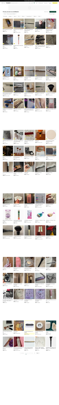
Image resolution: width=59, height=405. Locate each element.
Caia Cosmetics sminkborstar (50, 45)
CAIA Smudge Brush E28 (6, 204)
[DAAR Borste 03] (40, 103)
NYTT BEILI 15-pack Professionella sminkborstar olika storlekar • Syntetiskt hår (8, 300)
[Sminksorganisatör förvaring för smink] (8, 40)
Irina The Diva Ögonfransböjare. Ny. (7, 332)
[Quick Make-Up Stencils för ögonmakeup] (29, 294)
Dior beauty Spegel (16, 204)
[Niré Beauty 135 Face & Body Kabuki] (29, 87)
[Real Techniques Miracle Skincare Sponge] (8, 214)
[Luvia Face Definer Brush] (40, 71)
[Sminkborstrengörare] (8, 71)
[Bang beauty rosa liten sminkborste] (29, 71)
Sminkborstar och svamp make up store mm (7, 109)
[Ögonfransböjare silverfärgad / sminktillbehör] (51, 278)
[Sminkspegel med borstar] (51, 230)
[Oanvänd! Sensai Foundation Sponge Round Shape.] (51, 135)
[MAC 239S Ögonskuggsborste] (29, 40)
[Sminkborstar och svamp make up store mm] (8, 103)
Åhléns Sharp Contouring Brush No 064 (40, 268)
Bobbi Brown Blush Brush (28, 236)
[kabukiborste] (40, 135)
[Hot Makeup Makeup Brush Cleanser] (40, 325)
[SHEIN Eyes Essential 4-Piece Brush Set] (29, 198)
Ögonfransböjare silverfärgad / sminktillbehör (50, 284)
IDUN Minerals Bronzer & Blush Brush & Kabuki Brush (18, 157)
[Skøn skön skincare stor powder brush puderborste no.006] (8, 87)
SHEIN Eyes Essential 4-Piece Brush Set (28, 205)
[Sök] (29, 3)
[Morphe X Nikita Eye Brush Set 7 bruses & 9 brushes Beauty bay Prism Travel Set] (29, 103)
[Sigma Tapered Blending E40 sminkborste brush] (29, 24)
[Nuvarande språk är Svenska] (34, 3)
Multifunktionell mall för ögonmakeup (38, 300)
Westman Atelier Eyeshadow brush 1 (8, 173)
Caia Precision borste (49, 172)
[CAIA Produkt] (29, 167)
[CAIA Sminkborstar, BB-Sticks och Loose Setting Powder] (19, 135)
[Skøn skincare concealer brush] (40, 87)
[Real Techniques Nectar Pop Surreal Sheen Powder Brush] (19, 214)
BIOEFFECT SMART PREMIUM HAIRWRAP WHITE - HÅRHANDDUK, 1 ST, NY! (40, 348)
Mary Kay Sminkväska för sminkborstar (17, 268)
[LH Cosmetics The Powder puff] (51, 87)
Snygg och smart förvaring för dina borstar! (51, 332)
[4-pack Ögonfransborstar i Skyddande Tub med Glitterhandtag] (40, 198)
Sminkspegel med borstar (49, 236)
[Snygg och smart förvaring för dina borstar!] (51, 325)
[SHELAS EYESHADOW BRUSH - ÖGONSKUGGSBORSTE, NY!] (29, 342)
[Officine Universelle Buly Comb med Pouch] (29, 135)
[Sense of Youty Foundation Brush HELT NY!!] (8, 342)
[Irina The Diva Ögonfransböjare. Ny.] (8, 325)
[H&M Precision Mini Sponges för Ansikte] (19, 71)
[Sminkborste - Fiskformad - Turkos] (40, 214)
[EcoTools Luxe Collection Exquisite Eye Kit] (40, 151)
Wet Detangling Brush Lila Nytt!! (7, 29)
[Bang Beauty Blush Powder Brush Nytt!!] (19, 40)
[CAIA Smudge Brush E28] (8, 198)
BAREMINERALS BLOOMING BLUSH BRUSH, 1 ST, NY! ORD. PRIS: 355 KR (51, 348)
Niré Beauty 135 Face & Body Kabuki (28, 93)
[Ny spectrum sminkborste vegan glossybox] (51, 71)
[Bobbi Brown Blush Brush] (29, 230)
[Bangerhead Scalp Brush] (51, 198)
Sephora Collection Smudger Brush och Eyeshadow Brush (40, 237)
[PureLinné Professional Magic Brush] (8, 151)
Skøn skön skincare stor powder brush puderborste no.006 (7, 93)
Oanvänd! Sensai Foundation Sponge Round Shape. (50, 141)
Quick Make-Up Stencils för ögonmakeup (28, 300)
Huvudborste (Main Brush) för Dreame (28, 332)
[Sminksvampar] (19, 325)
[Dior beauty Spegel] (19, 198)
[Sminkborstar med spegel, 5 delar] (51, 103)
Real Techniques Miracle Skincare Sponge (7, 221)
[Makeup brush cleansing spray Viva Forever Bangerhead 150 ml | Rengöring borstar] (19, 342)
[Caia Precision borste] (51, 167)
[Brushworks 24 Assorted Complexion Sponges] (51, 24)
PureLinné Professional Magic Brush (7, 157)
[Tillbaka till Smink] (3, 14)
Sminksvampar (16, 331)
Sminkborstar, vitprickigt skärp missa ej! (18, 173)
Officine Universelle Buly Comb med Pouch (28, 141)
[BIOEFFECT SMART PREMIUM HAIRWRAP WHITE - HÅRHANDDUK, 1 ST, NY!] (40, 342)
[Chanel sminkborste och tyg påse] (19, 294)
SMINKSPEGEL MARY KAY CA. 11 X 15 (8, 141)
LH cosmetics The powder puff (7, 283)
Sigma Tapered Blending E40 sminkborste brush (28, 30)
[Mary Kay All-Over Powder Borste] (8, 230)
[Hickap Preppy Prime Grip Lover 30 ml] (51, 294)
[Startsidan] (8, 3)
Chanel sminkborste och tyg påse (18, 299)
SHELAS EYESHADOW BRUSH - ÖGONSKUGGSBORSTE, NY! (28, 348)
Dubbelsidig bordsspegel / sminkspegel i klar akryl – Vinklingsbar (28, 268)
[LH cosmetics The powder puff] (8, 278)
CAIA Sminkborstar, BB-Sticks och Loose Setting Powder (18, 141)
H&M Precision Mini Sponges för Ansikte (18, 77)
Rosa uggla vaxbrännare (38, 29)
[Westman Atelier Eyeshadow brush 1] (8, 167)
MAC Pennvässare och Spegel (28, 156)
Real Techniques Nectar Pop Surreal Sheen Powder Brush (18, 221)
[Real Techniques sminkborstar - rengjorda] (40, 278)
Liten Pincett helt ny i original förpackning (18, 284)
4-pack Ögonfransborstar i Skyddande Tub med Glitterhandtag (39, 205)
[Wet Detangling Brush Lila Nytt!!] (8, 24)
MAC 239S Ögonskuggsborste (28, 45)
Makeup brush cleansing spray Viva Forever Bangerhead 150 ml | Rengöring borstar (19, 348)
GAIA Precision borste (38, 172)
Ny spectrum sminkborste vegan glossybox (50, 77)
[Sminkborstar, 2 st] (29, 278)
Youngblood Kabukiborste (17, 236)
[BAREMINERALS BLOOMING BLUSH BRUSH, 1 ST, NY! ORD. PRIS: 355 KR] (51, 342)
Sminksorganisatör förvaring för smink (7, 46)
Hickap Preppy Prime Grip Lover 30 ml (51, 300)
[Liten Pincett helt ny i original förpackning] (19, 278)
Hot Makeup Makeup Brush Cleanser (39, 332)
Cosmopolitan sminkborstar (28, 220)
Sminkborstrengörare (6, 77)
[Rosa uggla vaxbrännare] (40, 24)
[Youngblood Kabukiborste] (19, 230)
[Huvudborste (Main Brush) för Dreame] (29, 325)
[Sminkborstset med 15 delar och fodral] (19, 24)
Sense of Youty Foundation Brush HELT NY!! (7, 348)
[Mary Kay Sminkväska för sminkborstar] (19, 262)
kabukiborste (37, 140)
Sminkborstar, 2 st (27, 283)
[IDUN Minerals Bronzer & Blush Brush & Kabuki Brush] (19, 151)
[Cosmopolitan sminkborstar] (29, 214)
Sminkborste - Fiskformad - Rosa (50, 220)
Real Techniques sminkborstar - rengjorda (39, 284)
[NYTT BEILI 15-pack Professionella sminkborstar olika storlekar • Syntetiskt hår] (8, 294)
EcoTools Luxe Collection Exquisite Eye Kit (40, 157)
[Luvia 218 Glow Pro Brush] (19, 87)
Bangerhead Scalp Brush (49, 204)
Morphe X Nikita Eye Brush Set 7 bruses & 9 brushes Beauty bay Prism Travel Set (29, 109)
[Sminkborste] (51, 262)
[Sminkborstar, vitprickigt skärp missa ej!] (19, 167)
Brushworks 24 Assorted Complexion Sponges (49, 30)
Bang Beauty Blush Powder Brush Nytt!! (18, 46)
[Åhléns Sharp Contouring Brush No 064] (40, 262)
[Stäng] (58, 0)
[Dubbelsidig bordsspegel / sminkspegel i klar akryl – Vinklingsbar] (29, 262)
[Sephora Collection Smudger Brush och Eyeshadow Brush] (40, 230)
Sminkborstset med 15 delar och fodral (18, 30)
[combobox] (20, 3)
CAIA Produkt (26, 172)
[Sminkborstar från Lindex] (8, 262)
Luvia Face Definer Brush (38, 77)
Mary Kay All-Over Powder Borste (8, 236)
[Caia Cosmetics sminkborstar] (51, 40)
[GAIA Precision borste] (40, 167)
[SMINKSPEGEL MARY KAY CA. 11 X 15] (8, 135)
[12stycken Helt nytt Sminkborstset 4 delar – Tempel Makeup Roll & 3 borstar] (40, 40)
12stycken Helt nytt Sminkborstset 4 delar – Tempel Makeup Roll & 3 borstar (40, 46)
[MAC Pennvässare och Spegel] (29, 151)
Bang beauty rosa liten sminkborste (27, 77)
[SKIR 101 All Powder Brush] (19, 103)
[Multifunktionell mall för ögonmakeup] (40, 294)
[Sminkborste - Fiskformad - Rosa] (51, 214)
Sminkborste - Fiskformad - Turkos (40, 220)
